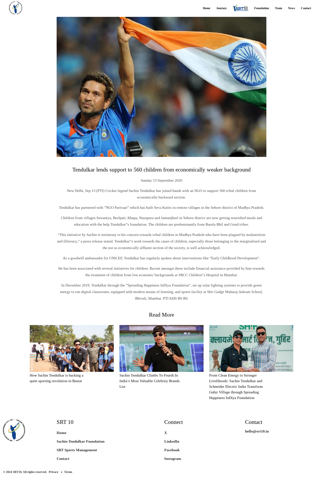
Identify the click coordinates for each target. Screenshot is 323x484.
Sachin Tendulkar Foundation (80, 441)
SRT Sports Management (77, 450)
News (291, 8)
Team (278, 8)
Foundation (261, 8)
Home (206, 8)
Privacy (54, 472)
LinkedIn (171, 441)
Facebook (172, 450)
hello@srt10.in (257, 431)
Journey (221, 8)
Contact (306, 8)
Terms (68, 472)
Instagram (172, 458)
